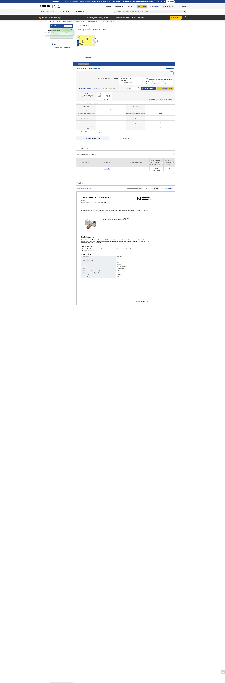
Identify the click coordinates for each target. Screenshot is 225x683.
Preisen (171, 99)
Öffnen (156, 188)
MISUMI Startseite (55, 21)
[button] (170, 1)
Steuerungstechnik (67, 21)
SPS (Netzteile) (91, 21)
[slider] (138, 188)
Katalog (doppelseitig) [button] (167, 188)
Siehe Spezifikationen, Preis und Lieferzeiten (56, 33)
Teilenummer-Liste (94, 138)
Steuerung (77, 21)
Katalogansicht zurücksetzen (83, 188)
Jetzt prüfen (107, 99)
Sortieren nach (162, 162)
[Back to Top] (223, 672)
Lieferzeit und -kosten (162, 99)
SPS (84, 21)
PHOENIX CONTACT (81, 25)
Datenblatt (107, 169)
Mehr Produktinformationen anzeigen (91, 132)
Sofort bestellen (149, 88)
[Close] (185, 16)
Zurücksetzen (68, 26)
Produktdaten (170, 68)
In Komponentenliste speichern (90, 88)
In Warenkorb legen (166, 88)
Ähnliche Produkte (110, 88)
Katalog (88, 57)
